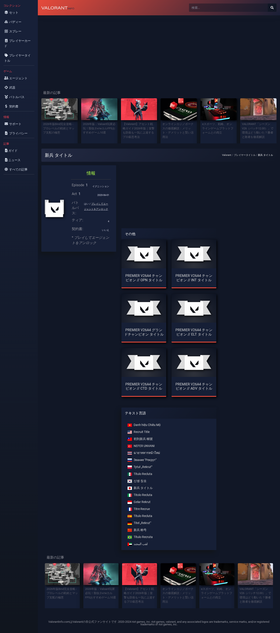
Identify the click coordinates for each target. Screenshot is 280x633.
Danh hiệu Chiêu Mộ (147, 425)
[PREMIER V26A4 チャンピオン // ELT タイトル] (194, 308)
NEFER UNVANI (144, 446)
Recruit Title (142, 432)
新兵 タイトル (143, 488)
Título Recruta (143, 537)
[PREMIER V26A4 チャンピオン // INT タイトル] (194, 254)
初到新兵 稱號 (143, 439)
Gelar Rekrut (142, 502)
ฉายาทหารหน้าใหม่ (147, 453)
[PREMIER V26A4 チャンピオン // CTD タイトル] (143, 362)
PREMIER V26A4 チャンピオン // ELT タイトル (193, 332)
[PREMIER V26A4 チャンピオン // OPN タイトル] (143, 254)
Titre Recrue (142, 509)
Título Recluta (143, 474)
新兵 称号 (140, 530)
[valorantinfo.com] (58, 7)
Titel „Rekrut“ (142, 523)
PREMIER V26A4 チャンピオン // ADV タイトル (193, 386)
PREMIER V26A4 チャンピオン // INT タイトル (193, 278)
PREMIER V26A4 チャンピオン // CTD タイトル (143, 386)
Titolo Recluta (143, 495)
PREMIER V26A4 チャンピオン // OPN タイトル (143, 278)
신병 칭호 (140, 481)
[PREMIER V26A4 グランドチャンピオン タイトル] (143, 308)
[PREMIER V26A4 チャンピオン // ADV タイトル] (194, 362)
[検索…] (272, 8)
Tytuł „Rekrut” (143, 467)
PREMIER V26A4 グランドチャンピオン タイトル (144, 332)
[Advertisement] (159, 49)
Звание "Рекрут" (145, 460)
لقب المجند (141, 544)
